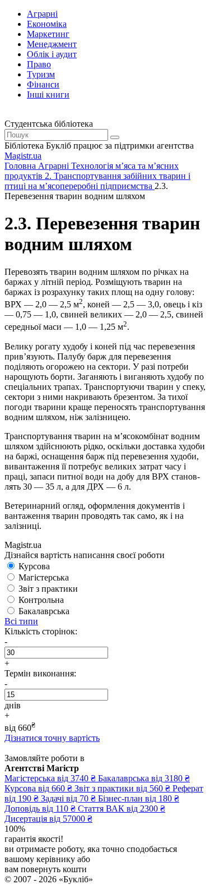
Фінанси (43, 84)
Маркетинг (48, 34)
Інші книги (48, 94)
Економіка (47, 24)
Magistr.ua (22, 155)
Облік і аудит (52, 54)
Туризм (41, 74)
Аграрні (42, 14)
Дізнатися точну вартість (52, 738)
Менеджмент (52, 44)
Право (39, 64)
